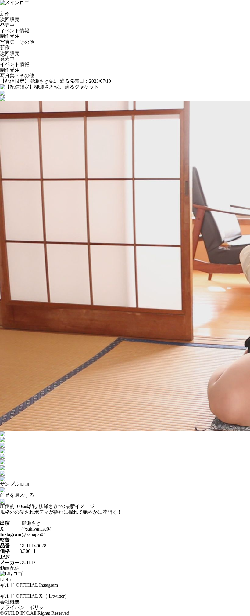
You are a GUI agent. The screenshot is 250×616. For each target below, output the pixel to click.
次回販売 (10, 19)
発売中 (7, 25)
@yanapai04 (33, 534)
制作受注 (10, 36)
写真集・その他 (17, 42)
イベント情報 (14, 30)
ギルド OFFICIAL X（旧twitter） (35, 596)
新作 (5, 13)
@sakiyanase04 (36, 528)
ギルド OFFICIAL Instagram (29, 585)
